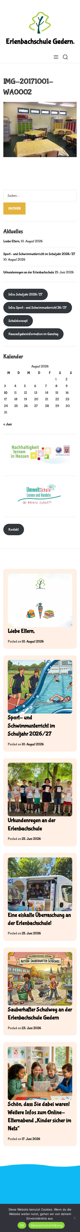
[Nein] (74, 1218)
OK (22, 1225)
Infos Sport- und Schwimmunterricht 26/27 (37, 307)
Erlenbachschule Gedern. (40, 41)
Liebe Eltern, (11, 241)
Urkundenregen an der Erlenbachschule (28, 272)
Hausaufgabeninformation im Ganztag (33, 334)
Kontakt (13, 529)
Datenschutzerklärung (46, 1225)
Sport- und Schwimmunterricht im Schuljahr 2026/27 (39, 254)
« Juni (7, 424)
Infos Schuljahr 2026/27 (25, 294)
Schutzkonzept (18, 321)
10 (5, 393)
